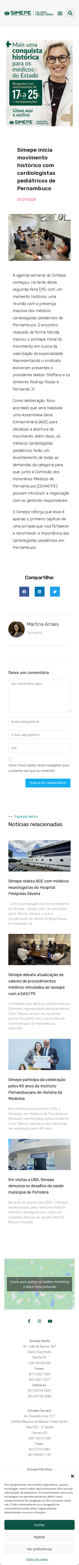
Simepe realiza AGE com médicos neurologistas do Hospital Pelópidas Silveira (38, 887)
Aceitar (39, 1525)
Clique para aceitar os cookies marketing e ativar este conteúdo (39, 1284)
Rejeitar (39, 1537)
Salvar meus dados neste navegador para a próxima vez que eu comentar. (38, 768)
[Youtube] (50, 1321)
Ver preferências (39, 1549)
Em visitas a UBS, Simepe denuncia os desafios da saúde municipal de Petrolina (36, 1186)
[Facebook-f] (29, 1321)
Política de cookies (37, 1559)
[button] (72, 1476)
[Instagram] (39, 1321)
